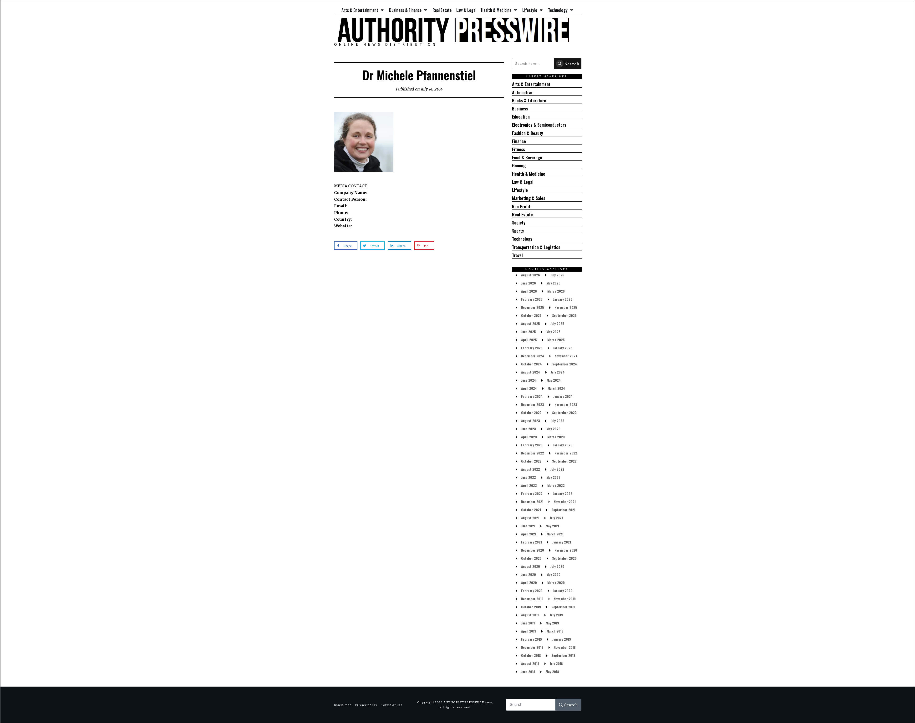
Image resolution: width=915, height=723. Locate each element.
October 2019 (531, 606)
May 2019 (552, 622)
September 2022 (564, 461)
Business (520, 109)
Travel (517, 255)
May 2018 (552, 671)
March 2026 (556, 291)
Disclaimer (342, 705)
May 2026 (553, 282)
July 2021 (556, 517)
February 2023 (532, 444)
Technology (522, 239)
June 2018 (528, 671)
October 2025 (531, 315)
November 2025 (565, 307)
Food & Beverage (527, 157)
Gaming (519, 166)
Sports (518, 231)
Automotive (522, 92)
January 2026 (562, 299)
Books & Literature (529, 101)
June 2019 (528, 622)
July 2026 (557, 274)
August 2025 (530, 323)
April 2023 (529, 436)
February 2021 (531, 541)
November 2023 (565, 404)
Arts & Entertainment (531, 84)
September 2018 (563, 655)
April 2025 (529, 339)
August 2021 (530, 517)
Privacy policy (366, 705)
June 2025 (528, 331)
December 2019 (532, 598)
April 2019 (528, 630)
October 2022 (531, 461)
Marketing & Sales (528, 198)
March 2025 (556, 339)
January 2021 (561, 541)
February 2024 (532, 396)
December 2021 (532, 501)
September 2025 (564, 315)
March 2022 (556, 485)
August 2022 (530, 469)
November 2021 (565, 501)
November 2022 (565, 452)
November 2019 (565, 598)
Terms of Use (392, 705)
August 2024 (530, 371)
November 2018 (565, 647)
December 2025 (532, 307)
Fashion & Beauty (527, 133)
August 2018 (530, 663)
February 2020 (532, 590)
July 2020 (557, 566)
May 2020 (553, 574)
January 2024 (563, 396)
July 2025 (557, 323)
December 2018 (532, 647)
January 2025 (562, 347)
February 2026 (532, 299)
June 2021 (528, 525)
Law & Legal (523, 182)
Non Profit (521, 206)
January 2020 (562, 590)
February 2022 (532, 493)
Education (521, 117)
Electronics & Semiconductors (539, 125)
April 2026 (529, 291)
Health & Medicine (528, 174)
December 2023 (532, 404)
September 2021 (563, 509)
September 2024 (564, 363)
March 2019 (555, 630)
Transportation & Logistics (536, 247)
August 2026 (530, 274)
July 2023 (557, 420)
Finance (519, 141)
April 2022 (529, 485)
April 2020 (529, 582)
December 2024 (532, 355)
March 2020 (556, 582)
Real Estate (522, 215)
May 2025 (553, 331)
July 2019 (556, 614)
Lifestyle (520, 190)
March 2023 (556, 436)
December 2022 (532, 452)
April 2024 (529, 388)
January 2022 (562, 493)
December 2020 (532, 550)
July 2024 (558, 371)
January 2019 (561, 639)
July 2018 (556, 663)
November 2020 (565, 550)
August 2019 (530, 614)
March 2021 (555, 533)
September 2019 (563, 606)
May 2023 (553, 428)
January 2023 (562, 444)
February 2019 (531, 639)
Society (518, 223)
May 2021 (552, 525)
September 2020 (564, 558)
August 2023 (530, 420)
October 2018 (531, 655)
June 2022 (528, 477)
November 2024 (566, 355)
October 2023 (531, 412)
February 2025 (532, 347)
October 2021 (531, 509)
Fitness (518, 149)
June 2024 (528, 380)
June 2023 (528, 428)
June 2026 (528, 282)
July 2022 (557, 469)
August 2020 (530, 566)
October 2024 (531, 363)
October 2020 (531, 558)
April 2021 (528, 533)
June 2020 (528, 574)
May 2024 (554, 380)
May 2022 (553, 477)
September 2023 (564, 412)
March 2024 (556, 388)
